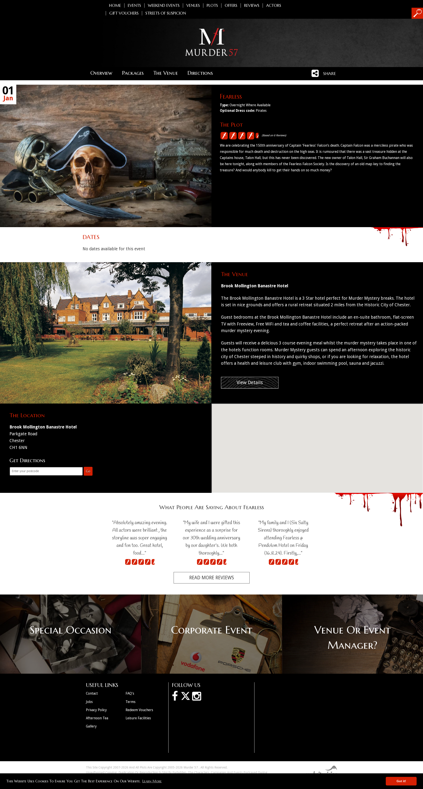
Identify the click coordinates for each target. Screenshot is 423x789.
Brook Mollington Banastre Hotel (254, 285)
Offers (231, 5)
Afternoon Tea (97, 718)
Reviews (251, 5)
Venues (193, 5)
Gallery (91, 726)
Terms (130, 702)
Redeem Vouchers (139, 710)
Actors (273, 5)
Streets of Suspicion (165, 13)
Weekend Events (164, 5)
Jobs (89, 702)
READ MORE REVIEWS (211, 577)
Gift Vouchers (124, 13)
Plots (212, 5)
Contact (92, 693)
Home (115, 5)
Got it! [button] (401, 781)
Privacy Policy (96, 710)
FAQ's (130, 693)
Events (134, 5)
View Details (250, 382)
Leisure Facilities (138, 718)
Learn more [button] (152, 781)
